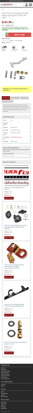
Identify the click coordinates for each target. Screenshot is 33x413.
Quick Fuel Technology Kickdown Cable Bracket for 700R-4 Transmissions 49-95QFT (14, 266)
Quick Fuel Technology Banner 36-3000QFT (14, 188)
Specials (3, 395)
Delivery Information (5, 375)
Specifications (15, 98)
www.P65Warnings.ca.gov (16, 137)
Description (6, 98)
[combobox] (16, 156)
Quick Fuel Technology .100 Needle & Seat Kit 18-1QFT (15, 343)
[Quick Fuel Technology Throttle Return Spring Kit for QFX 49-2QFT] (16, 68)
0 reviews (11, 40)
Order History (4, 403)
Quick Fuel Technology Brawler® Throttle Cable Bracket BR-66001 (14, 305)
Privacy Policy (4, 377)
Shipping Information (5, 371)
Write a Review (18, 40)
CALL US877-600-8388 (24, 50)
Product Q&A (24, 98)
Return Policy (4, 369)
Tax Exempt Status (5, 372)
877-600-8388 (14, 1)
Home (3, 9)
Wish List (3, 405)
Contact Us (20, 1)
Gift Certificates (4, 393)
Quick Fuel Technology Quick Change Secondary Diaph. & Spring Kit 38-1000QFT (15, 227)
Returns (2, 386)
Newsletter (3, 406)
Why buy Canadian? (5, 374)
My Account (3, 402)
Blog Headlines (4, 396)
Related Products (8, 101)
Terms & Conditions (5, 378)
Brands (2, 391)
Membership (4, 408)
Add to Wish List (7, 42)
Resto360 (3, 368)
